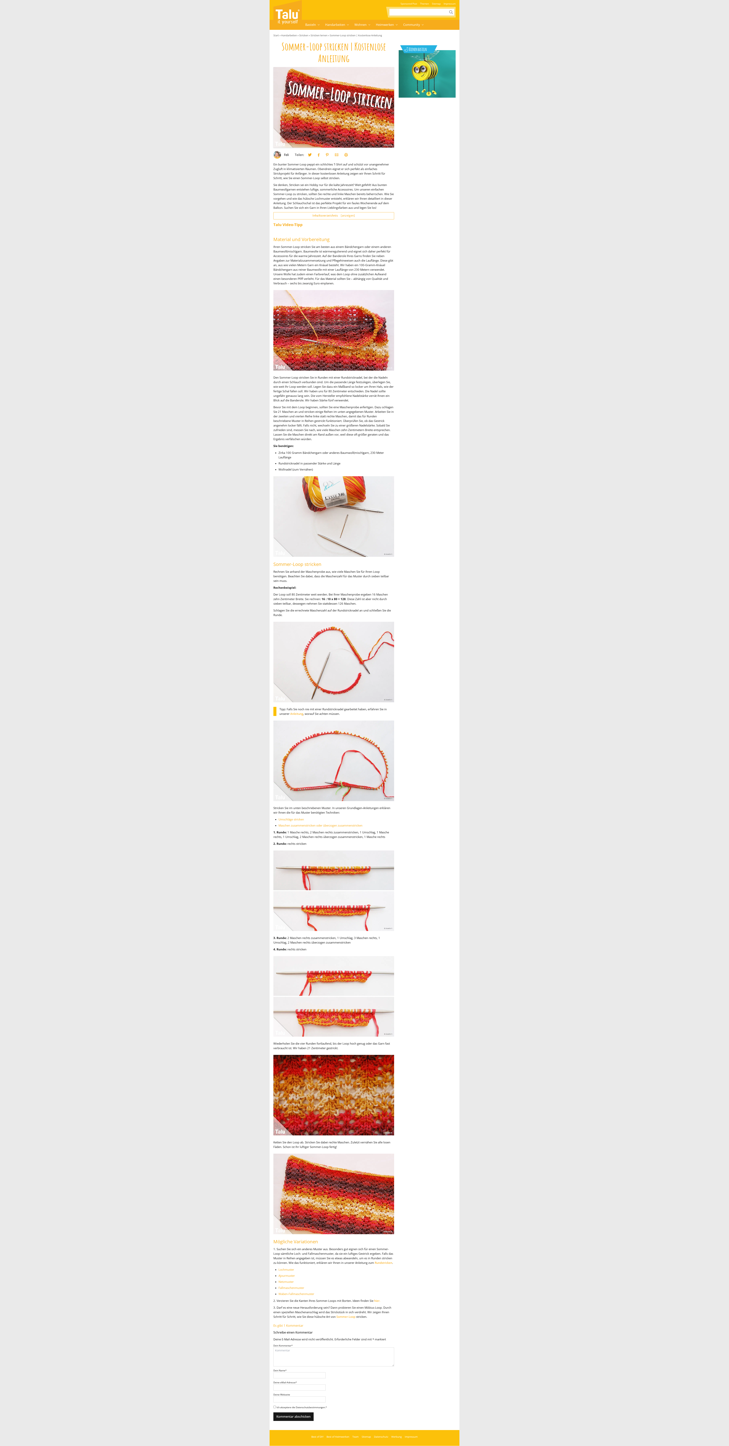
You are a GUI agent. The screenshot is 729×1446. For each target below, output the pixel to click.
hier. (377, 1301)
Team (355, 1436)
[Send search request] (451, 12)
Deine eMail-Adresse (285, 1382)
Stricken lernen (319, 35)
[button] (319, 25)
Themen (424, 3)
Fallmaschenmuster (291, 1288)
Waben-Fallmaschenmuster (296, 1294)
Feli (286, 155)
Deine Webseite (281, 1394)
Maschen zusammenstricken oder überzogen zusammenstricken (320, 825)
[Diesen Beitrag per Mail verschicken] (337, 154)
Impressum (450, 3)
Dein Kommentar (283, 1345)
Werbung (396, 1436)
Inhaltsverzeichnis (333, 215)
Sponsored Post (409, 3)
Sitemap (436, 3)
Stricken (303, 35)
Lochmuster (286, 1269)
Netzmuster (286, 1282)
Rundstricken (383, 1263)
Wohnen (360, 25)
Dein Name (280, 1370)
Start (276, 35)
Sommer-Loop (345, 1317)
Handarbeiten (335, 25)
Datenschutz (381, 1436)
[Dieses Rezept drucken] (346, 155)
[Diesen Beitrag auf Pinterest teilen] (310, 155)
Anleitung (296, 714)
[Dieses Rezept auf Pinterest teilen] (327, 155)
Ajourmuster (287, 1276)
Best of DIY (317, 1436)
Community (411, 25)
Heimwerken (385, 25)
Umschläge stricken (291, 819)
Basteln (310, 25)
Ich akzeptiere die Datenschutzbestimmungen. (302, 1407)
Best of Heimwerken (338, 1436)
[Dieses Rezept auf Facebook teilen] (319, 155)
